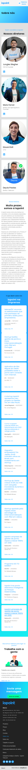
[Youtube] (7, 761)
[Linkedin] (4, 761)
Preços (5, 727)
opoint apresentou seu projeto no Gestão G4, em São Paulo (12, 399)
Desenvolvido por (15, 767)
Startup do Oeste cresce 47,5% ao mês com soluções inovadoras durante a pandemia (14, 484)
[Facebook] (10, 761)
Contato (5, 733)
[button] (19, 3)
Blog (4, 730)
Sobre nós (6, 736)
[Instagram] (12, 761)
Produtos (5, 724)
